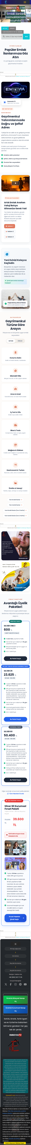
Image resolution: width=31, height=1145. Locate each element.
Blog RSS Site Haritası (15, 970)
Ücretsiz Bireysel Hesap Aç (15, 999)
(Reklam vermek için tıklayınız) (23, 76)
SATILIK (11, 341)
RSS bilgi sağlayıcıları (15, 949)
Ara (26, 37)
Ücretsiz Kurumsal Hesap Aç (15, 1009)
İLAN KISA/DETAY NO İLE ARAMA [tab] (12, 32)
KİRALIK (20, 341)
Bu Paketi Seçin (15, 658)
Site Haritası (15, 956)
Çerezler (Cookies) (14, 1138)
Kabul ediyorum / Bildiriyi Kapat (15, 1143)
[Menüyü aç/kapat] (15, 944)
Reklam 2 (11, 231)
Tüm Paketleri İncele (16, 794)
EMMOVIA (15, 1035)
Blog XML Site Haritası (15, 963)
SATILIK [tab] (5, 28)
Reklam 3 (11, 237)
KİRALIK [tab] (12, 28)
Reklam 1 (10, 226)
